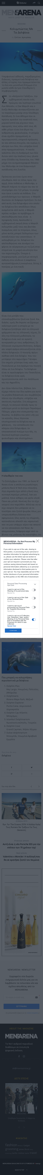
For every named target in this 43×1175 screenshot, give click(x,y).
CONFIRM (13, 630)
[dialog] (21, 587)
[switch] (34, 590)
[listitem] (21, 584)
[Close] (38, 541)
